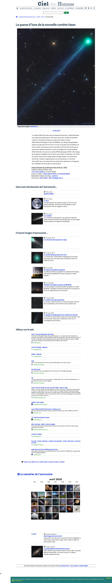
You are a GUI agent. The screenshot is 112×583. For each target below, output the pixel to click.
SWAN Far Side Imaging (37, 402)
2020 (38, 17)
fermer (109, 578)
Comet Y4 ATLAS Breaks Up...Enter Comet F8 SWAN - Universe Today (49, 388)
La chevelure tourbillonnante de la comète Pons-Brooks (61, 315)
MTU (54, 174)
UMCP (68, 174)
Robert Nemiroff (48, 174)
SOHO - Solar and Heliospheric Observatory (42, 334)
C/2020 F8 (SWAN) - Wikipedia (39, 347)
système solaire (43, 462)
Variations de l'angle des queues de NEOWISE (57, 285)
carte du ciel (60, 8)
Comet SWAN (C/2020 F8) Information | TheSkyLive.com (46, 409)
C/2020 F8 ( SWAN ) (36, 434)
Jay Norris (55, 176)
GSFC (50, 178)
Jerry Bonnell (61, 174)
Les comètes (48, 216)
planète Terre (35, 462)
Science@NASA (79, 8)
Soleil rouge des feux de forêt (53, 536)
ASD (41, 178)
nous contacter (74, 566)
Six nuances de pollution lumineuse (54, 270)
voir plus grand (56, 130)
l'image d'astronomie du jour (27, 17)
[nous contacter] (94, 8)
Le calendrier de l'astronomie (36, 474)
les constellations (69, 8)
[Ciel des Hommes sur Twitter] (88, 8)
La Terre (46, 201)
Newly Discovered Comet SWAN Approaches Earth (44, 449)
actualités (53, 8)
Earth (32, 361)
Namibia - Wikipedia (36, 354)
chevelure (62, 462)
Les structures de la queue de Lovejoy (55, 240)
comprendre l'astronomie (26, 8)
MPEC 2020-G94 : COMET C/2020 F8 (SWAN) (43, 424)
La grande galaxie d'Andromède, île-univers (57, 549)
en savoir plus (18, 580)
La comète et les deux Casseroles (54, 300)
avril (43, 17)
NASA (46, 178)
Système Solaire (49, 194)
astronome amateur (54, 462)
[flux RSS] (91, 8)
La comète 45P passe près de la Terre (55, 255)
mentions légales (83, 566)
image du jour (45, 8)
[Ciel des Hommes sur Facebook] (85, 8)
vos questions (37, 8)
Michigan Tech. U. (58, 178)
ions (30, 462)
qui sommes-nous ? (65, 566)
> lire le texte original (37, 172)
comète (26, 462)
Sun (32, 378)
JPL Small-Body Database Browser (40, 417)
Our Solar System (35, 369)
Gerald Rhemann (34, 126)
